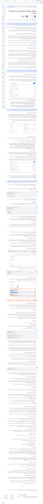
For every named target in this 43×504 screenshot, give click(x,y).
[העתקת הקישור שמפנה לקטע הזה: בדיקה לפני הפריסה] (29, 437)
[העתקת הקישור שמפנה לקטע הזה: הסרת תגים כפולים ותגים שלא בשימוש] (24, 352)
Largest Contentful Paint (32, 40)
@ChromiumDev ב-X (5, 495)
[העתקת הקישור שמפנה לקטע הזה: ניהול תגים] (32, 320)
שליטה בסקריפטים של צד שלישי (27, 483)
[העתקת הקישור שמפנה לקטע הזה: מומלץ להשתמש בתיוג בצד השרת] (25, 376)
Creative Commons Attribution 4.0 (24, 489)
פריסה (29, 102)
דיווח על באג (19, 495)
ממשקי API (27, 115)
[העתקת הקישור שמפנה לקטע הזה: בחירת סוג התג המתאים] (27, 48)
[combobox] (13, 0)
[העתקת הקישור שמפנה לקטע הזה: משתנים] (32, 310)
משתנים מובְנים (31, 297)
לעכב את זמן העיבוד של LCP (29, 41)
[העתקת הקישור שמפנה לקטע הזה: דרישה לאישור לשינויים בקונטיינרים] (25, 468)
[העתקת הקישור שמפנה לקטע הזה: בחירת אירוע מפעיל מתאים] (27, 238)
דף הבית (35, 9)
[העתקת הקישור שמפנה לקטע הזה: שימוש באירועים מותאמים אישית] (26, 248)
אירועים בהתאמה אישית (30, 250)
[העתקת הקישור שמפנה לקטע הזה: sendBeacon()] (32, 187)
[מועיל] (9, 9)
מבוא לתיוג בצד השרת (28, 385)
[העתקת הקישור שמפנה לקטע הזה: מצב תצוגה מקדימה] (31, 447)
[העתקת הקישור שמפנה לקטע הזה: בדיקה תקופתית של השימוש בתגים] (25, 475)
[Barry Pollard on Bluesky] (22, 17)
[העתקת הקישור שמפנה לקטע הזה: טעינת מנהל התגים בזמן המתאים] (25, 303)
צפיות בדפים (29, 245)
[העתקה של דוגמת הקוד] (37, 191)
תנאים (41, 502)
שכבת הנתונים (34, 326)
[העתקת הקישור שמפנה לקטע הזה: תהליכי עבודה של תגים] (27, 433)
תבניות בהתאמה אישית (33, 114)
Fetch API (24, 203)
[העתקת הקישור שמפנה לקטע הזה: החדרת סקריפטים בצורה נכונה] (26, 136)
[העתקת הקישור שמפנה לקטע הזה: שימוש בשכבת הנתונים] (28, 324)
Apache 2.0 (15, 489)
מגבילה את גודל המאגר (26, 423)
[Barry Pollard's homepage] (21, 17)
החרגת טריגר (19, 355)
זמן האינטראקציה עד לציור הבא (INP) (31, 45)
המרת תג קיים (13, 140)
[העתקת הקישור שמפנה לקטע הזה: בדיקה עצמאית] (32, 456)
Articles (41, 2)
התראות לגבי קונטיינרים (14, 472)
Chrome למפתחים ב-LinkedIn (5, 498)
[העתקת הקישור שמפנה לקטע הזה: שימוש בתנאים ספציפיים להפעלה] (25, 277)
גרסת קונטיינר (34, 430)
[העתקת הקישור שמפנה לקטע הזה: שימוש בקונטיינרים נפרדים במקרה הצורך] (23, 406)
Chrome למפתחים (12, 495)
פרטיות (39, 502)
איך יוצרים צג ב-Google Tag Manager (26, 466)
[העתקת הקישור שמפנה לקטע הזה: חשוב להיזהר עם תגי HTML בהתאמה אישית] (22, 74)
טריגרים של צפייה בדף (20, 251)
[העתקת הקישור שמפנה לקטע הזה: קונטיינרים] (32, 387)
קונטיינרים (32, 394)
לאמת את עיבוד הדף (28, 110)
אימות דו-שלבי (25, 471)
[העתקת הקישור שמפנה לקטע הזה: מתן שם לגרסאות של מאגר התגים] (25, 428)
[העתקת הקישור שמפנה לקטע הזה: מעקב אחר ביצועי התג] (29, 462)
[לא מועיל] (8, 9)
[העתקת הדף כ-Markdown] (29, 13)
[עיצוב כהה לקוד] (36, 191)
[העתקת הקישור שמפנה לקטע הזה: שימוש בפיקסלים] (30, 150)
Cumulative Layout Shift (32, 42)
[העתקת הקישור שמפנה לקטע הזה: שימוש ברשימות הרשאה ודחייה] (26, 361)
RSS (6, 499)
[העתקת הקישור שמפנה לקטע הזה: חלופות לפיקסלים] (31, 174)
